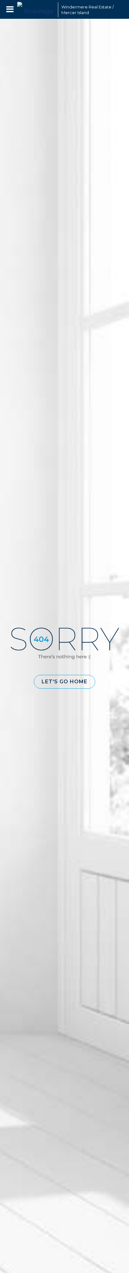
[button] (64, 682)
